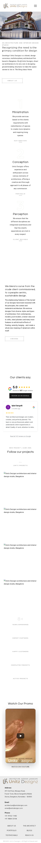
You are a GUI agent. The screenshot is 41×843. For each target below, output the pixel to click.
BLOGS (29, 830)
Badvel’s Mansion (20, 489)
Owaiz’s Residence (20, 525)
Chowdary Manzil (20, 560)
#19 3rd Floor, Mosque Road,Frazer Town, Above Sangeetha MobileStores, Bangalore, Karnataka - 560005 (18, 794)
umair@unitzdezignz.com (14, 808)
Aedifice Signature (20, 596)
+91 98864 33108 (11, 819)
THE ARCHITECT (29, 826)
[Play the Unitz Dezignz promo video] (20, 736)
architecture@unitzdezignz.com (16, 805)
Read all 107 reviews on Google (20, 436)
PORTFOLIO (11, 830)
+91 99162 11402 (11, 816)
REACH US (29, 835)
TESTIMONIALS (12, 835)
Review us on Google (20, 395)
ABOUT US (11, 826)
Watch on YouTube (20, 766)
